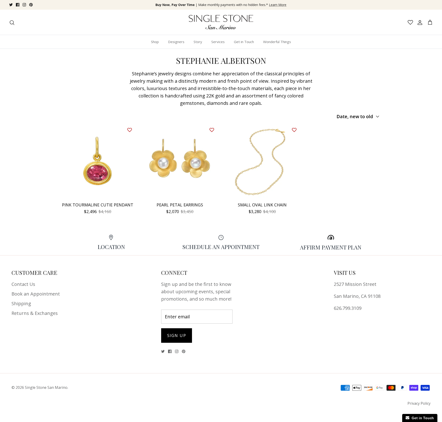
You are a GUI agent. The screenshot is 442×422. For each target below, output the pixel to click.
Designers (176, 41)
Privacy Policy (418, 403)
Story (198, 41)
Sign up (176, 335)
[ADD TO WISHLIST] (129, 129)
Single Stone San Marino (46, 387)
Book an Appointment (36, 294)
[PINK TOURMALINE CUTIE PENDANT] (97, 161)
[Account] (419, 22)
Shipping (21, 303)
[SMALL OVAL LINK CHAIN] (262, 161)
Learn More (277, 5)
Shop (155, 41)
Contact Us (23, 284)
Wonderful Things (277, 41)
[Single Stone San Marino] (221, 22)
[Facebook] (17, 4)
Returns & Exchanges (35, 313)
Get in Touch (244, 41)
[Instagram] (24, 4)
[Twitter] (11, 4)
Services (218, 41)
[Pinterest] (31, 4)
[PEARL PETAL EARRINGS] (180, 161)
